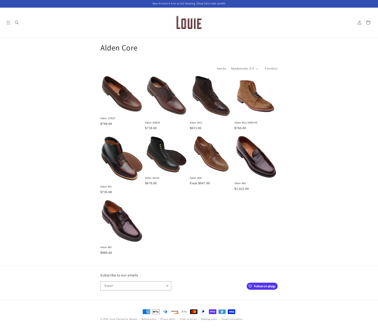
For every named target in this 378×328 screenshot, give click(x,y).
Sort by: (222, 68)
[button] (8, 22)
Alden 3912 (196, 122)
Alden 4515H (152, 178)
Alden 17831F (107, 118)
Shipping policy (209, 319)
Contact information (232, 319)
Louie (113, 319)
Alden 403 (105, 186)
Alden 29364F (152, 122)
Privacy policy (168, 319)
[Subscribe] (166, 286)
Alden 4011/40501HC (246, 122)
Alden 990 (105, 247)
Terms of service (188, 319)
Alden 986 (240, 183)
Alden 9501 (196, 178)
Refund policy (149, 319)
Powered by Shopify (127, 319)
